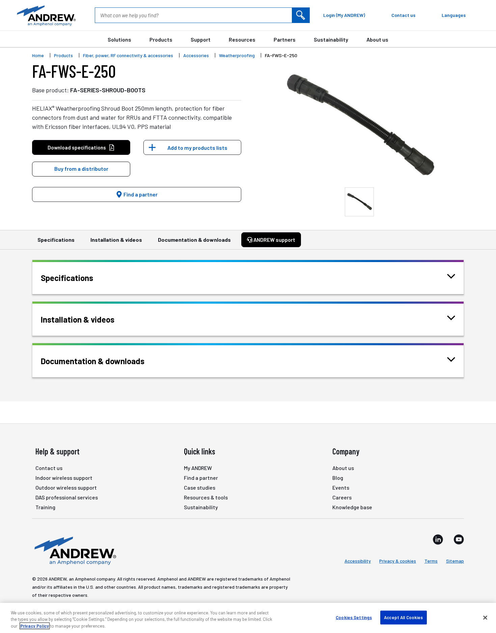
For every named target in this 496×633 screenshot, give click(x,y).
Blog (337, 477)
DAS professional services (66, 497)
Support (201, 39)
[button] (81, 169)
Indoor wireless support (63, 477)
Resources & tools (206, 497)
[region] (248, 618)
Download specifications (77, 147)
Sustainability (331, 39)
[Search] (300, 15)
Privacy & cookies (397, 561)
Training (45, 507)
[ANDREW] (45, 15)
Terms (431, 561)
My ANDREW (198, 468)
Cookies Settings (354, 617)
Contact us (48, 468)
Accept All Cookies (403, 617)
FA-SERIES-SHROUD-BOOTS (107, 90)
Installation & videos (116, 239)
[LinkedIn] (438, 539)
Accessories (196, 55)
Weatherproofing (237, 55)
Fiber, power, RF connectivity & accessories (128, 55)
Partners (285, 39)
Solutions (119, 39)
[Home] (74, 550)
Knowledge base (352, 507)
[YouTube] (458, 539)
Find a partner (140, 194)
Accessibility (358, 561)
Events (340, 487)
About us (377, 39)
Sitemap (455, 561)
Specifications (56, 239)
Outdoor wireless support (66, 487)
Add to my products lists (197, 147)
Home (38, 55)
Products (160, 39)
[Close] (485, 617)
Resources (242, 39)
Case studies (199, 487)
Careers (342, 497)
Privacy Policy (34, 626)
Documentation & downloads (194, 239)
